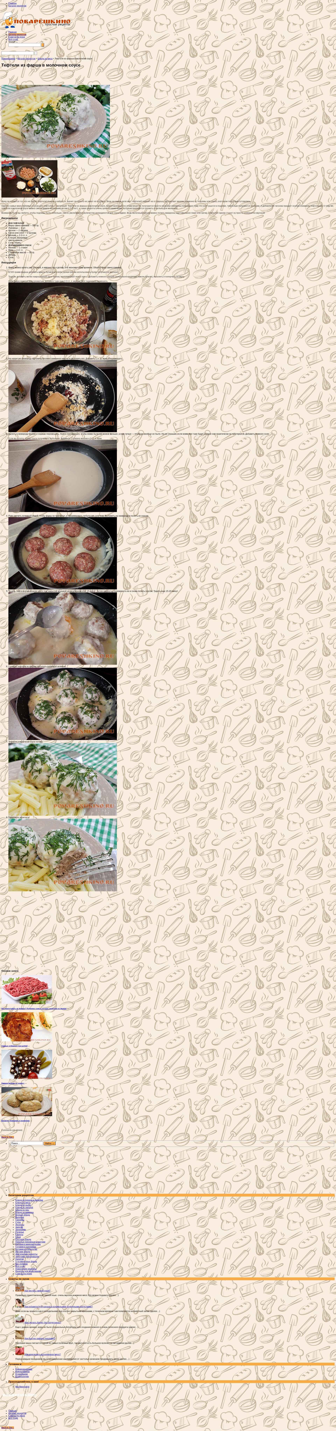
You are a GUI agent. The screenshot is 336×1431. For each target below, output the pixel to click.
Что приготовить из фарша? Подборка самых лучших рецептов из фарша (33, 1009)
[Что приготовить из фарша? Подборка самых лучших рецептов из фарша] (26, 1003)
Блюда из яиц (22, 1210)
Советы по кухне (16, 37)
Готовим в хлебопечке (26, 1249)
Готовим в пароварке (25, 1247)
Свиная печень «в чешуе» (12, 1083)
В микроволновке (23, 1369)
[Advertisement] (49, 77)
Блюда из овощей (24, 1207)
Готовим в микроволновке (28, 1244)
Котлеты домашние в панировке (15, 1121)
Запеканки (20, 1229)
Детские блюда (22, 1251)
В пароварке (21, 1374)
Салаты (19, 1234)
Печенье (19, 1232)
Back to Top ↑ (7, 1137)
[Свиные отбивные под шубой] (26, 1040)
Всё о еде (13, 39)
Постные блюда (23, 1239)
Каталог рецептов (17, 6)
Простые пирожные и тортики (30, 1242)
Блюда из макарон (24, 1212)
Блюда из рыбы (23, 1205)
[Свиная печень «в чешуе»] (26, 1078)
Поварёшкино (8, 58)
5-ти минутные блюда (26, 1261)
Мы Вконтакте (22, 1386)
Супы (18, 1222)
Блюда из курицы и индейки (29, 1200)
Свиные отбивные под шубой (14, 1046)
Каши (18, 1237)
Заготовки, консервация (27, 1256)
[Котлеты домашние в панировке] (26, 1115)
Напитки (19, 1259)
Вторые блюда (22, 1215)
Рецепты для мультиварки (28, 1271)
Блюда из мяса (22, 1202)
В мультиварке (22, 1371)
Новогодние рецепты (26, 1269)
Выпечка (19, 1217)
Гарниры (19, 1220)
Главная (12, 3)
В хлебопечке (22, 1376)
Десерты (19, 1224)
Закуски (19, 1227)
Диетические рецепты (26, 1254)
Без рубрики (21, 1264)
